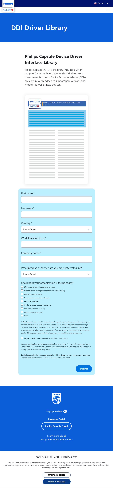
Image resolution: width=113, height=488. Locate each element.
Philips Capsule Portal (56, 426)
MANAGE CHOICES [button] (56, 475)
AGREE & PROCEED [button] (56, 481)
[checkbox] (56, 301)
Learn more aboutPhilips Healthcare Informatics (56, 437)
